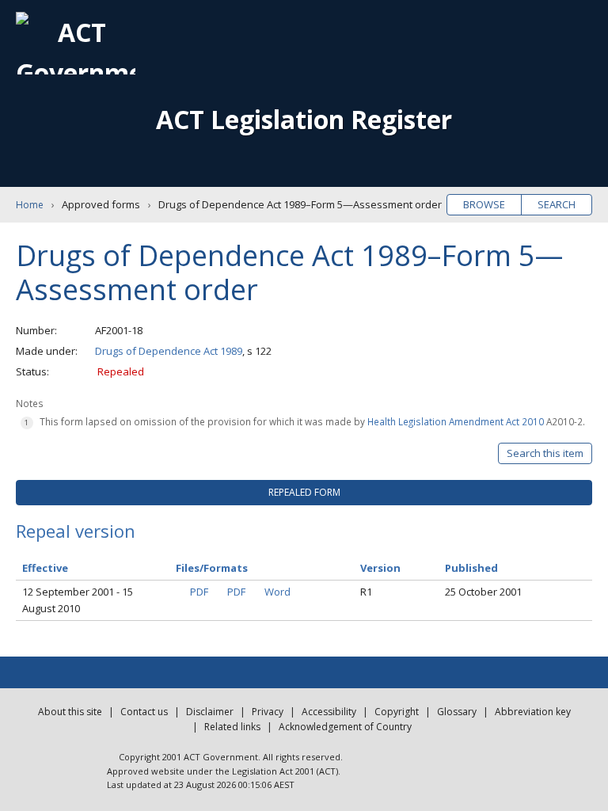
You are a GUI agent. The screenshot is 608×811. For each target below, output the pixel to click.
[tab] (304, 492)
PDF (199, 591)
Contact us (144, 711)
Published (471, 568)
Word (277, 591)
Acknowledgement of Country (345, 726)
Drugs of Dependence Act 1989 (168, 351)
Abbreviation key (533, 711)
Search (557, 204)
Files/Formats (212, 568)
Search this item (545, 453)
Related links (232, 726)
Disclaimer (210, 711)
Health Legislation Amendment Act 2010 (455, 421)
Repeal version (75, 531)
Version (380, 568)
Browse (484, 204)
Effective (45, 568)
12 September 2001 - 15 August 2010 (77, 599)
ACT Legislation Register (304, 119)
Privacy (267, 711)
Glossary (457, 711)
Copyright (396, 711)
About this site (70, 711)
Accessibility (329, 711)
